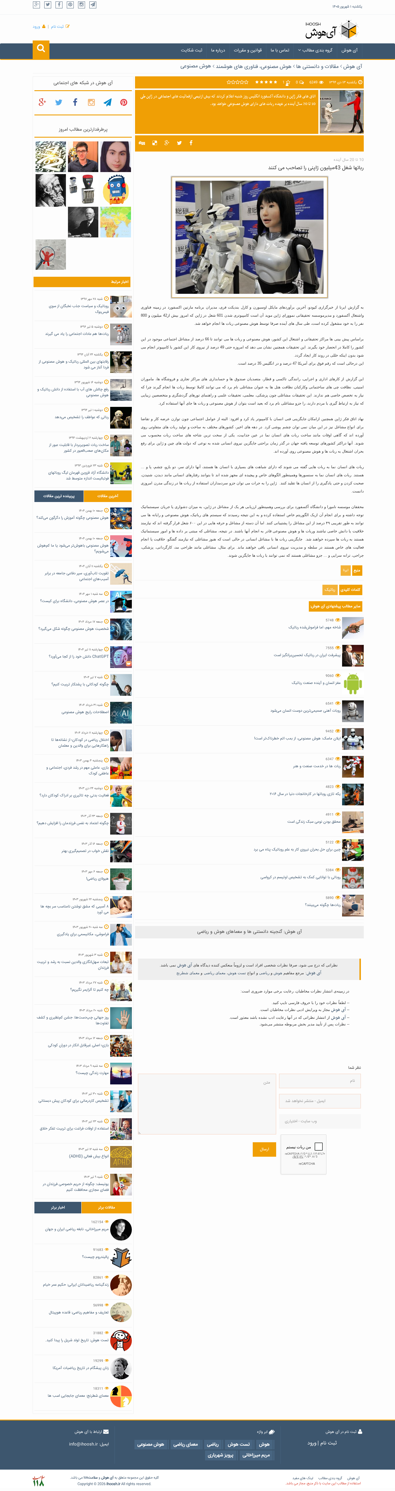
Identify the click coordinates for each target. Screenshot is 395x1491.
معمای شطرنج (188, 973)
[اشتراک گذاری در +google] (167, 143)
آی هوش (350, 50)
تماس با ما (280, 50)
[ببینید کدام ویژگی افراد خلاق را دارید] (51, 255)
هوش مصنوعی (195, 66)
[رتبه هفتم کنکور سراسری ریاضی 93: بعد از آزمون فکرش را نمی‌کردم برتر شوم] (115, 157)
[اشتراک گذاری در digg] (142, 143)
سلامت (93, 1478)
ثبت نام (57, 27)
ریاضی (264, 973)
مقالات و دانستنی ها (317, 67)
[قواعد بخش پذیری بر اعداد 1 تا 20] (51, 157)
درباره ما (218, 50)
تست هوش (237, 973)
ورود (36, 27)
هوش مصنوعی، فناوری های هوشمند (253, 67)
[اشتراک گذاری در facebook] (191, 143)
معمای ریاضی (215, 973)
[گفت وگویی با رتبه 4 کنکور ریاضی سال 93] (83, 157)
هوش (278, 973)
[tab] (59, 496)
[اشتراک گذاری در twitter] (179, 143)
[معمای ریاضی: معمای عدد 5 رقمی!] (83, 189)
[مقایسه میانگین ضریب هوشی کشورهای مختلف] (115, 222)
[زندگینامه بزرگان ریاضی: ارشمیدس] (51, 190)
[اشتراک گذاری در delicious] (155, 143)
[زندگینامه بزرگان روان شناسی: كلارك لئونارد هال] (83, 222)
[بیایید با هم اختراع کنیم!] (115, 190)
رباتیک (330, 590)
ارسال (264, 1149)
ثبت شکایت (191, 50)
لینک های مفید (302, 1478)
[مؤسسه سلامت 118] (38, 1481)
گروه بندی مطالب (317, 50)
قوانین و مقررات (248, 50)
